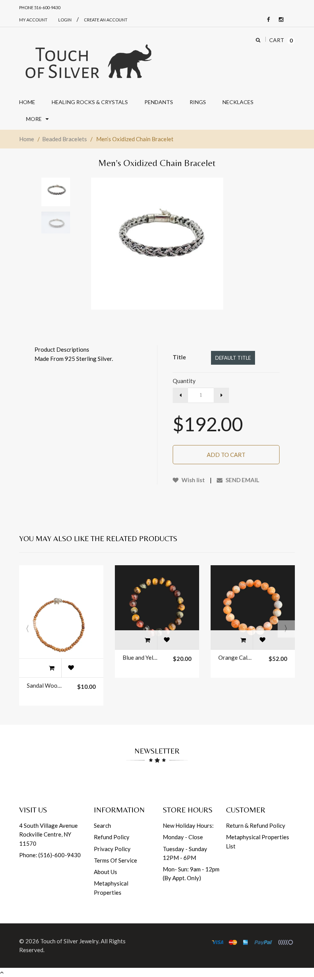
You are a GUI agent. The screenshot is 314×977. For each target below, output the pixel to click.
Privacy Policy (112, 848)
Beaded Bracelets (64, 138)
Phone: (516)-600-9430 (50, 854)
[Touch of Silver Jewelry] (88, 60)
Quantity (184, 380)
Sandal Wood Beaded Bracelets (44, 685)
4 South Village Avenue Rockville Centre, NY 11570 (48, 834)
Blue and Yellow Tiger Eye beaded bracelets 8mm (140, 657)
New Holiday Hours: (188, 825)
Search (102, 825)
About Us (105, 871)
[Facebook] (266, 19)
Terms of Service (115, 860)
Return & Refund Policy (255, 825)
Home (26, 138)
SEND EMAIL (241, 479)
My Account (33, 19)
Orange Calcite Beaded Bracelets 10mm (235, 657)
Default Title (233, 358)
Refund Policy (111, 836)
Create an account (106, 19)
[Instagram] (279, 19)
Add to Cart (226, 454)
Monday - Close (183, 836)
